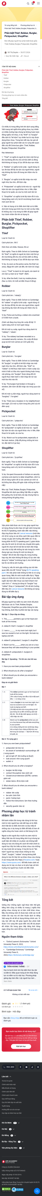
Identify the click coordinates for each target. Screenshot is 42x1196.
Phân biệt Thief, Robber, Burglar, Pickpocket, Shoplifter (17, 71)
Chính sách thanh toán (10, 1095)
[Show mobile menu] (38, 3)
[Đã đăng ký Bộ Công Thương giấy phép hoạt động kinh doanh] (17, 1189)
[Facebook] (20, 1067)
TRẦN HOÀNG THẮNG (16, 966)
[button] (28, 3)
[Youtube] (26, 1067)
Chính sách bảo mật (9, 1084)
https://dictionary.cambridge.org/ (21, 955)
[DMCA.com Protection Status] (6, 1189)
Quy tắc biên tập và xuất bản (12, 1102)
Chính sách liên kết (8, 1092)
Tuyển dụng (6, 1106)
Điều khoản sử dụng (9, 1088)
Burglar (6, 81)
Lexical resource (26, 533)
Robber (6, 78)
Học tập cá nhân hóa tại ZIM (11, 1113)
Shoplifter (7, 87)
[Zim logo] (4, 3)
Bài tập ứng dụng (8, 92)
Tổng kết (5, 98)
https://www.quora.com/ (11, 862)
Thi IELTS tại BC (7, 1081)
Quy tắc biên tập (12, 56)
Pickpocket (7, 84)
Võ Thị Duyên (13, 52)
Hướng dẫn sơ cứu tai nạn (11, 1109)
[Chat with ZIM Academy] (37, 1191)
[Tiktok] (32, 1067)
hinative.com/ (29, 860)
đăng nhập (15, 1018)
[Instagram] (38, 1067)
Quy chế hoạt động (8, 1099)
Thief (5, 75)
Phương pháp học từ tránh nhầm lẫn (14, 95)
